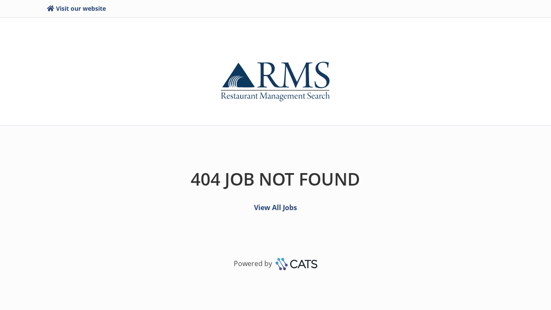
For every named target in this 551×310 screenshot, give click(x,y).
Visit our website (81, 8)
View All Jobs (275, 207)
